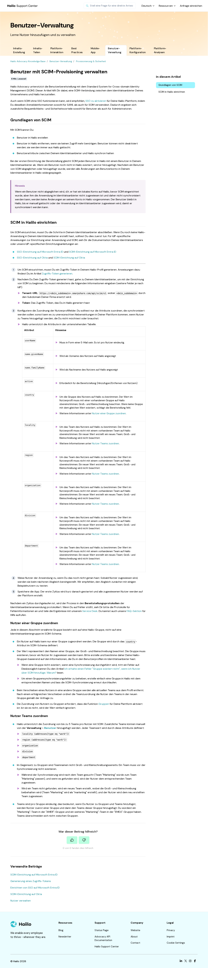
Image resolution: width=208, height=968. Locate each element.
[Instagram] (190, 961)
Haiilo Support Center (107, 946)
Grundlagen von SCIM (170, 85)
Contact (135, 942)
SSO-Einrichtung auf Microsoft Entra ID (40, 251)
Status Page (102, 930)
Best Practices (76, 50)
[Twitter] (185, 961)
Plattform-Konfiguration (138, 50)
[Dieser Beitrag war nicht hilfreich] (84, 840)
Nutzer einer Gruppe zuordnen (109, 413)
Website (135, 930)
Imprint (171, 936)
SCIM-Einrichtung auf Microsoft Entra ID (92, 251)
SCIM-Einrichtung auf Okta (69, 257)
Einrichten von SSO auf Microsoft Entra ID (35, 887)
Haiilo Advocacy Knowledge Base (28, 61)
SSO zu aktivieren (95, 101)
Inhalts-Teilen (37, 50)
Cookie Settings (176, 942)
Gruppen (103, 704)
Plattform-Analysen (160, 50)
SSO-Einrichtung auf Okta (32, 257)
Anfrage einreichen (191, 5)
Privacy (171, 930)
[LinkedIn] (181, 961)
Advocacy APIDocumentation (103, 938)
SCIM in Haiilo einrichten (171, 91)
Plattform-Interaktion (56, 50)
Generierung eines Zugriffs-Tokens (30, 881)
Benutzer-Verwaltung (114, 50)
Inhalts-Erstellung (19, 50)
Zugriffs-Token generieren (57, 273)
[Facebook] (195, 961)
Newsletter (64, 936)
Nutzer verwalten (20, 900)
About (134, 936)
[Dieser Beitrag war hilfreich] (72, 840)
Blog (60, 930)
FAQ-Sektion (134, 611)
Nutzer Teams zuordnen (105, 443)
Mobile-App (95, 50)
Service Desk (90, 611)
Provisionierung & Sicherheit (91, 61)
